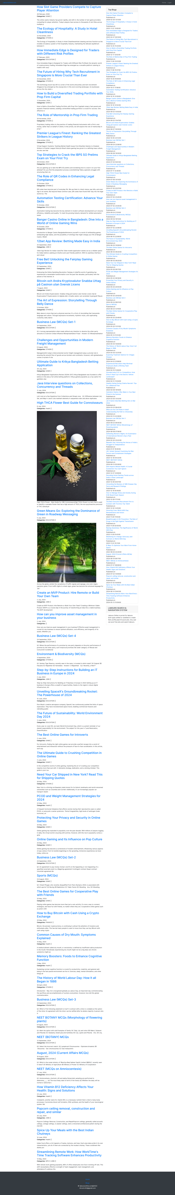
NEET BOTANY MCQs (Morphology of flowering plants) (69, 1019)
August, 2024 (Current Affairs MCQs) (63, 1053)
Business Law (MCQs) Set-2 (56, 857)
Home (164, 2)
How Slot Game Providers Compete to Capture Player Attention (69, 8)
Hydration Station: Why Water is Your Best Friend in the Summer (120, 393)
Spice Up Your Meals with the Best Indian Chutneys (65, 1131)
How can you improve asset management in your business (67, 615)
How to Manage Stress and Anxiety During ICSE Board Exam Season (121, 494)
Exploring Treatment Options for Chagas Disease (120, 356)
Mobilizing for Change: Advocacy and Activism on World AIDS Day (119, 538)
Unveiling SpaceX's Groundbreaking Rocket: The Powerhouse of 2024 (67, 693)
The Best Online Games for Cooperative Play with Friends (67, 893)
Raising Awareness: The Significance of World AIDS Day (122, 529)
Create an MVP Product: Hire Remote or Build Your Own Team (68, 594)
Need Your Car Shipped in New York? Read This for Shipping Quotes (70, 776)
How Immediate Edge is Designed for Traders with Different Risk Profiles (68, 51)
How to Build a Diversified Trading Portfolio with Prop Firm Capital (70, 95)
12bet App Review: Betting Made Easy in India (68, 241)
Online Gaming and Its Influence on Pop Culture (69, 839)
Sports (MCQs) (47, 875)
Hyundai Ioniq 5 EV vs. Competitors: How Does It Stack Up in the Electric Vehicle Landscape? (120, 374)
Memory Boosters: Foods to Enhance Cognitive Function (69, 957)
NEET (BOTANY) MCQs (53, 1037)
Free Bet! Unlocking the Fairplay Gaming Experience (64, 261)
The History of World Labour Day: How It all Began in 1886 (66, 979)
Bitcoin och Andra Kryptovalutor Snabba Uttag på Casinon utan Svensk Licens (69, 282)
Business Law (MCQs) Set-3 (56, 999)
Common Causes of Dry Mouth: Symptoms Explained (66, 936)
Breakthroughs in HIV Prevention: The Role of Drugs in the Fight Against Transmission (121, 520)
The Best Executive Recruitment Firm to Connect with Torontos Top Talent (120, 503)
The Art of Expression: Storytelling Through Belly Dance (67, 302)
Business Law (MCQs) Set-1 (56, 322)
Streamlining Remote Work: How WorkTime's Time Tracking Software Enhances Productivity (69, 1153)
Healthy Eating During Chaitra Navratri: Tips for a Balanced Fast (121, 384)
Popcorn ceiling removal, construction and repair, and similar (66, 1110)
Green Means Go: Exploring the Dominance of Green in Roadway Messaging (68, 512)
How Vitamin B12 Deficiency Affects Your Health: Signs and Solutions (65, 1088)
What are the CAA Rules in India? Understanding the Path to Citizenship (119, 411)
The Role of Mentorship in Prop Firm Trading (67, 115)
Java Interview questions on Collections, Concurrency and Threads (65, 384)
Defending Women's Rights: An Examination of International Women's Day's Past (121, 435)
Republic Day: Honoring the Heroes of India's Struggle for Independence (121, 444)
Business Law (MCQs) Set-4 (56, 636)
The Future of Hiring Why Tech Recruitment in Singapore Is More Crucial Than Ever (68, 73)
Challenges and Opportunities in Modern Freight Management (65, 341)
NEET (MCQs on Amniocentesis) (59, 1069)
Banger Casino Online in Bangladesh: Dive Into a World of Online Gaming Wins (70, 221)
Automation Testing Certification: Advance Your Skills (70, 199)
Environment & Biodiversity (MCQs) (61, 654)
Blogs (87, 1183)
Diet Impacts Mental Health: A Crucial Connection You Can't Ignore (119, 468)
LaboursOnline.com (9, 2)
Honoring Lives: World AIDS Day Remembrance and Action (117, 511)
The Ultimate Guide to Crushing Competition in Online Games (69, 754)
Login (169, 2)
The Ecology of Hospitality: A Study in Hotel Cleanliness (67, 30)
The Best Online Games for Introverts (62, 734)
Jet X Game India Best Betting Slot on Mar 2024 (120, 402)
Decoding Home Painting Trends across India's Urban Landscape (120, 476)
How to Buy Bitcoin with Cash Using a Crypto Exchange (68, 914)
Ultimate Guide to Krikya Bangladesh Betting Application (67, 363)
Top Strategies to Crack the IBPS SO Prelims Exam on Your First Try (67, 156)
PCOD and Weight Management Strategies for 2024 (68, 797)
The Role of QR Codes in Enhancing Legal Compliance (65, 178)
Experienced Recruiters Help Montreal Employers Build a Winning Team (119, 365)
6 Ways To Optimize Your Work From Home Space (121, 546)
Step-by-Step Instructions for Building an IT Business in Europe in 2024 (67, 671)
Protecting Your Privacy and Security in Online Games (68, 819)
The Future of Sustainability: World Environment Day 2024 (70, 714)
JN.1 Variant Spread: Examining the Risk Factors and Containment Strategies (120, 452)
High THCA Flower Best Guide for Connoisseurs (70, 402)
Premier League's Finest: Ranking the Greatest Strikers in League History (69, 134)
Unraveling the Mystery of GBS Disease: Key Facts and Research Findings (121, 485)
